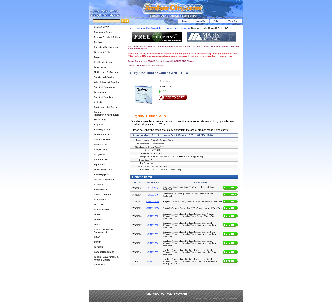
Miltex (97, 224)
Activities (99, 102)
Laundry (98, 184)
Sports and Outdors (104, 77)
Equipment (100, 164)
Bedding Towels (102, 129)
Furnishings (100, 119)
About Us (200, 21)
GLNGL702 (152, 225)
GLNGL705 (152, 252)
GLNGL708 (152, 261)
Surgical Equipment (104, 87)
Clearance (99, 264)
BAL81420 (153, 195)
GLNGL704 (152, 243)
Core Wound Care (154, 28)
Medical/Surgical (103, 134)
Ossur (97, 242)
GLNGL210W (152, 208)
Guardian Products (104, 179)
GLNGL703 (152, 234)
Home (185, 21)
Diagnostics (100, 154)
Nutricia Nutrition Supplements (103, 231)
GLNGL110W (152, 201)
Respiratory (100, 149)
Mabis (97, 214)
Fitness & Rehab (103, 52)
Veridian (98, 247)
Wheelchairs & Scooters (107, 82)
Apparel (98, 124)
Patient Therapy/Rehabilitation (106, 113)
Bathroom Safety (103, 32)
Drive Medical (101, 199)
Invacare (139, 28)
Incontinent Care (103, 169)
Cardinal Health (102, 194)
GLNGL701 (152, 216)
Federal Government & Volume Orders (106, 258)
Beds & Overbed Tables (107, 37)
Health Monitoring (103, 62)
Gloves (98, 57)
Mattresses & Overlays (106, 72)
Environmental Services (107, 107)
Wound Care (100, 144)
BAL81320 (153, 188)
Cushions (99, 42)
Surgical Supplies (103, 97)
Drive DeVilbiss (102, 209)
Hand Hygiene (101, 174)
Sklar (97, 237)
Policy (217, 21)
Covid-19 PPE (101, 27)
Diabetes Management (106, 47)
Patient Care (101, 159)
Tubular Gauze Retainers (177, 28)
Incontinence (101, 67)
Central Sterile (102, 139)
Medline (98, 219)
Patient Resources (104, 252)
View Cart (232, 21)
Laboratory (100, 92)
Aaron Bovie (101, 189)
